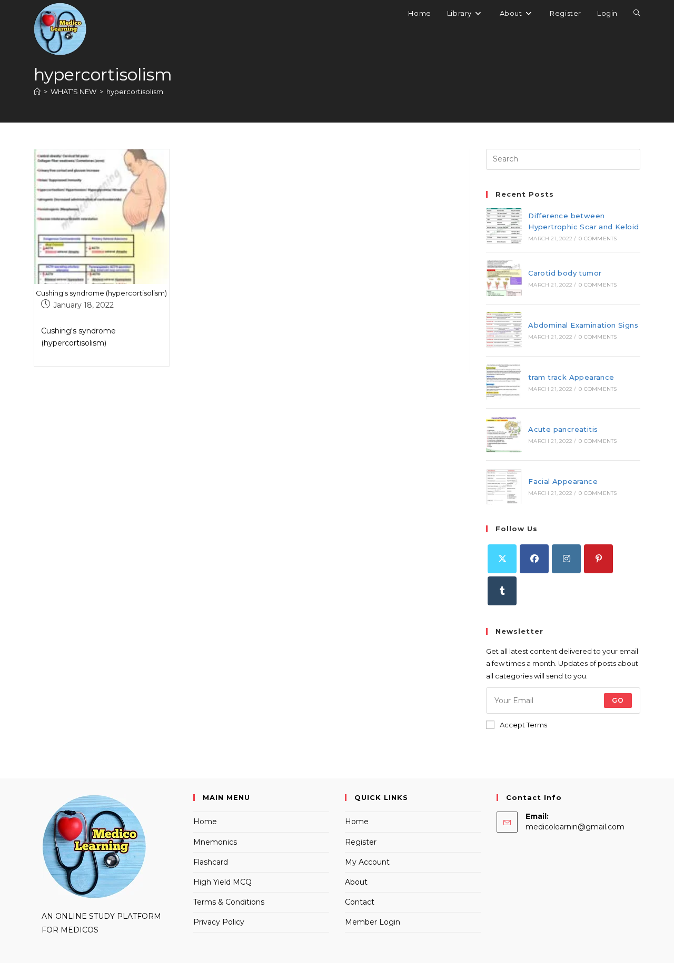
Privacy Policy (218, 922)
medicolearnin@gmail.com (575, 827)
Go (618, 700)
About (356, 882)
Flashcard (210, 862)
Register (360, 842)
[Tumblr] (502, 590)
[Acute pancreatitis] (504, 434)
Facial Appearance (563, 481)
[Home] (37, 91)
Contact (359, 902)
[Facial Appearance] (504, 486)
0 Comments (598, 238)
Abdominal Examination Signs (583, 325)
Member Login (372, 922)
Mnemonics (215, 842)
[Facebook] (534, 558)
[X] (502, 558)
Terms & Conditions (228, 902)
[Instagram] (566, 558)
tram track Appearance (571, 377)
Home (205, 821)
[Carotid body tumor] (504, 278)
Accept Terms (523, 725)
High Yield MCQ (222, 882)
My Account (367, 862)
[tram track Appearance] (504, 382)
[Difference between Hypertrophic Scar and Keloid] (504, 226)
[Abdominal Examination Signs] (504, 330)
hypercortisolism (134, 91)
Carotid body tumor (564, 273)
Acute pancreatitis (563, 429)
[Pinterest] (598, 558)
